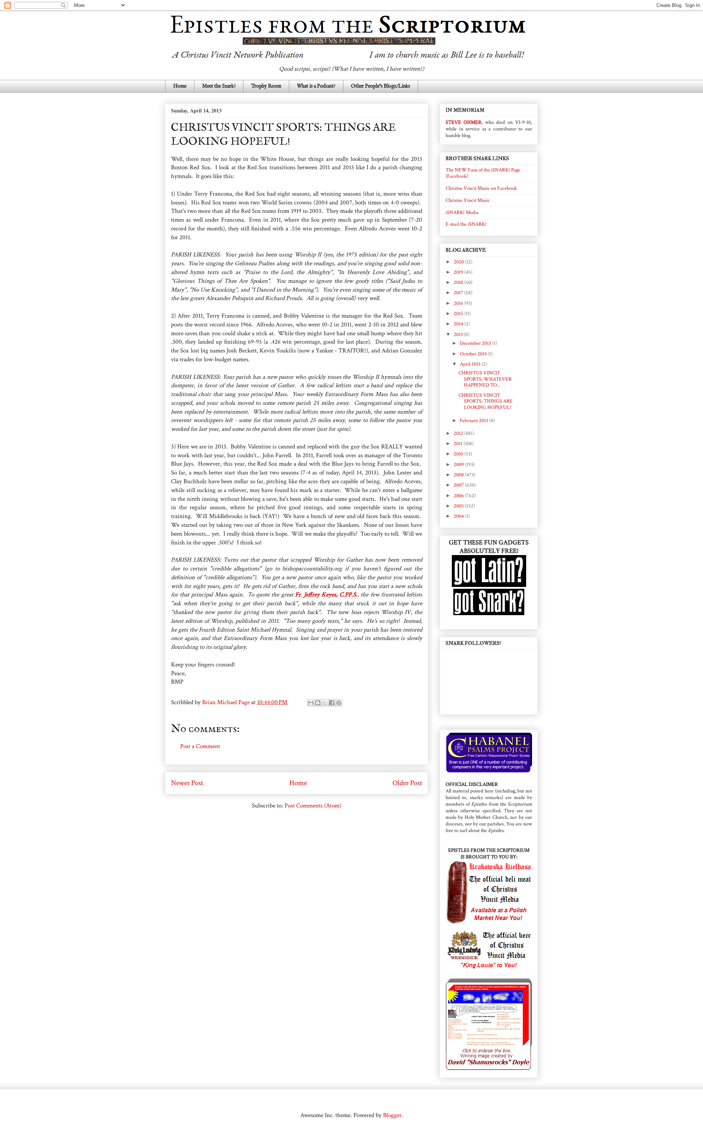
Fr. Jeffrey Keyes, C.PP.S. (326, 595)
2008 (459, 475)
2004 (459, 516)
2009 (459, 464)
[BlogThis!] (317, 702)
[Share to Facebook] (331, 702)
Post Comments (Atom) (312, 806)
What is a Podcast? (316, 86)
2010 (459, 454)
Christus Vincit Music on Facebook (481, 188)
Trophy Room (266, 86)
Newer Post (187, 783)
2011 (459, 443)
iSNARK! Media (462, 212)
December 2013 (476, 343)
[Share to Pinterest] (338, 702)
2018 (459, 282)
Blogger (392, 1115)
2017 (459, 292)
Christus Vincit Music (468, 200)
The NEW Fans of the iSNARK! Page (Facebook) (483, 173)
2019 (459, 272)
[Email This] (311, 702)
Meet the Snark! (218, 86)
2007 (459, 485)
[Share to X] (324, 702)
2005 (459, 506)
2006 (459, 495)
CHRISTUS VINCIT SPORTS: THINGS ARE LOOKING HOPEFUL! (485, 401)
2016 (459, 303)
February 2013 (474, 420)
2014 (459, 324)
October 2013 (474, 354)
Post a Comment (200, 746)
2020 (459, 262)
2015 (459, 313)
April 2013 (470, 364)
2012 (459, 433)
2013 (459, 334)
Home (179, 86)
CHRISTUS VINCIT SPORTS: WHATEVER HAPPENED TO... (485, 379)
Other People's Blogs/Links (380, 86)
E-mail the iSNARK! (466, 224)
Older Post (407, 783)
